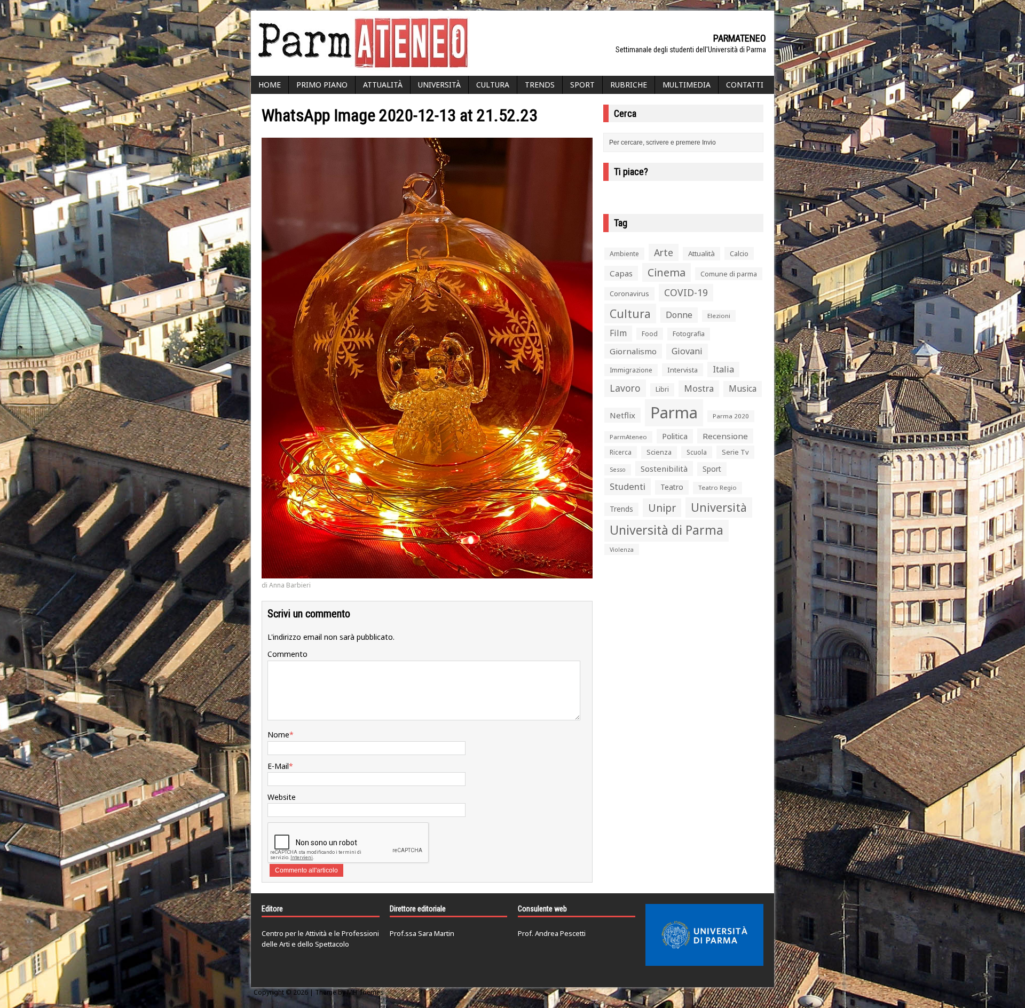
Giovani (687, 351)
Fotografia (689, 333)
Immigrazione (631, 370)
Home (269, 85)
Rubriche (628, 85)
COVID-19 (686, 292)
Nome (278, 734)
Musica (742, 388)
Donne (679, 315)
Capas (621, 273)
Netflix (622, 415)
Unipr (662, 508)
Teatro (671, 487)
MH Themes (365, 992)
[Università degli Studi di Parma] (704, 935)
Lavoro (625, 388)
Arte (663, 252)
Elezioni (718, 316)
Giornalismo (633, 351)
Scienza (659, 452)
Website (281, 797)
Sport (582, 85)
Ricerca (621, 452)
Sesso (618, 469)
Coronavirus (629, 293)
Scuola (697, 452)
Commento (287, 654)
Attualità (383, 85)
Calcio (739, 253)
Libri (662, 389)
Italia (723, 369)
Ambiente (624, 253)
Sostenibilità (664, 468)
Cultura (492, 85)
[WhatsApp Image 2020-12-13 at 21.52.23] (427, 572)
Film (618, 333)
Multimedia (687, 85)
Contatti (744, 85)
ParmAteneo (628, 437)
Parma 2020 (731, 416)
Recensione (725, 436)
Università (439, 85)
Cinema (666, 272)
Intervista (682, 370)
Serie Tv (735, 452)
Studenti (627, 486)
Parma (674, 412)
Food (650, 333)
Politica (675, 436)
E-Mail (278, 766)
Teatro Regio (717, 487)
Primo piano (322, 85)
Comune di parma (728, 274)
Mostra (699, 388)
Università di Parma (666, 530)
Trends (540, 85)
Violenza (622, 549)
